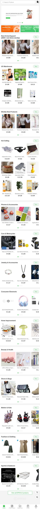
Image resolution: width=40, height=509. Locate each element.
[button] (17, 22)
